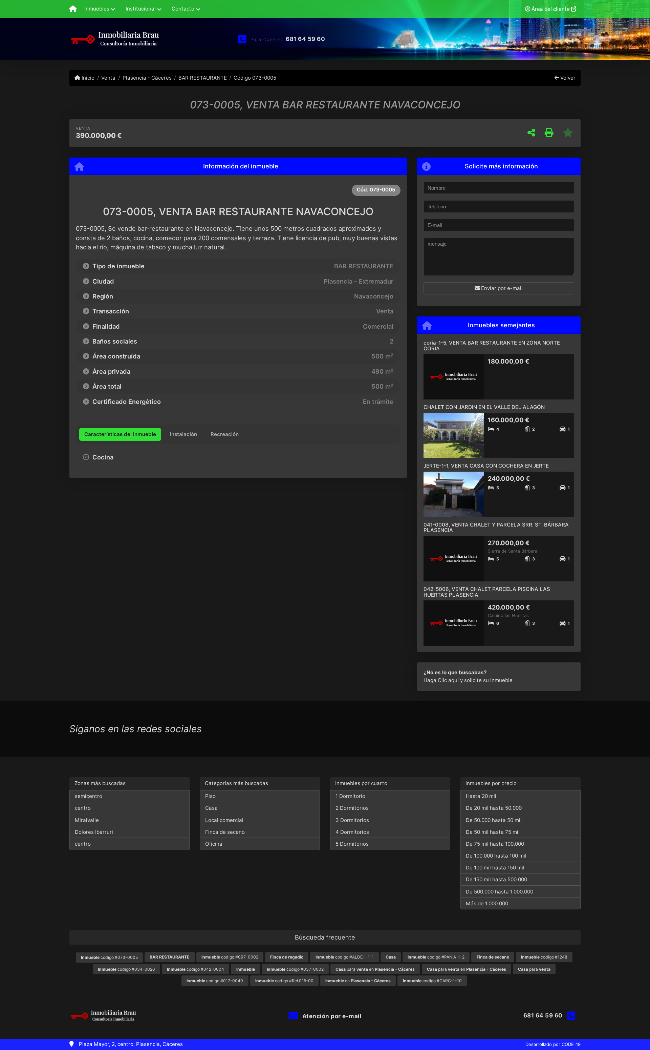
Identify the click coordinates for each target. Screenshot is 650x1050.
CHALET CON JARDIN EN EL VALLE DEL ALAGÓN (484, 407)
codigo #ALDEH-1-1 (345, 957)
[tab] (120, 434)
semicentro (88, 796)
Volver (567, 78)
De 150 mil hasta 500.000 (496, 879)
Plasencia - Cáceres (147, 78)
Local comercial (224, 820)
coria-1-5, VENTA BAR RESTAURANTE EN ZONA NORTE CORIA (492, 345)
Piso (210, 796)
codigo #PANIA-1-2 (436, 957)
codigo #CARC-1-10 (432, 980)
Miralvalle (87, 820)
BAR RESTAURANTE (202, 78)
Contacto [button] (183, 8)
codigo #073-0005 (109, 957)
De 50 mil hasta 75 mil (493, 832)
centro (83, 808)
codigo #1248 (544, 957)
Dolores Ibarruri (94, 832)
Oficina (213, 844)
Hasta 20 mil (481, 796)
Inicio (87, 78)
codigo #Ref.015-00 (284, 980)
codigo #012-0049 (215, 980)
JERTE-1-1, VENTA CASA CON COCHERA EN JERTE (486, 465)
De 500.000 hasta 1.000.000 (499, 891)
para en (375, 969)
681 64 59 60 (305, 39)
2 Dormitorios (352, 808)
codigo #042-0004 (195, 969)
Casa (211, 808)
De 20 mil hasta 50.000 (494, 808)
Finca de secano (225, 832)
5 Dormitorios (352, 844)
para (534, 969)
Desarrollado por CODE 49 (553, 1044)
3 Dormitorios (352, 820)
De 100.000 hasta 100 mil (496, 855)
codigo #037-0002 (295, 969)
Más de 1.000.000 (487, 903)
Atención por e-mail (331, 1016)
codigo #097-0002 (229, 957)
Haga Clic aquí (441, 680)
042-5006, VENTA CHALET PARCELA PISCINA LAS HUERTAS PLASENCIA (487, 592)
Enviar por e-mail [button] (501, 288)
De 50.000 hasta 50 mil (494, 820)
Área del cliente (550, 9)
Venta (108, 78)
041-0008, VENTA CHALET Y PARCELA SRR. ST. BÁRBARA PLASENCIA (496, 527)
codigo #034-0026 (126, 969)
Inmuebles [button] (96, 8)
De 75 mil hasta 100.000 (495, 844)
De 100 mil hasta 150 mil (495, 867)
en (358, 980)
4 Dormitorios (352, 832)
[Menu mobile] (73, 9)
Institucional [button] (141, 8)
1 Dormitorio (350, 796)
